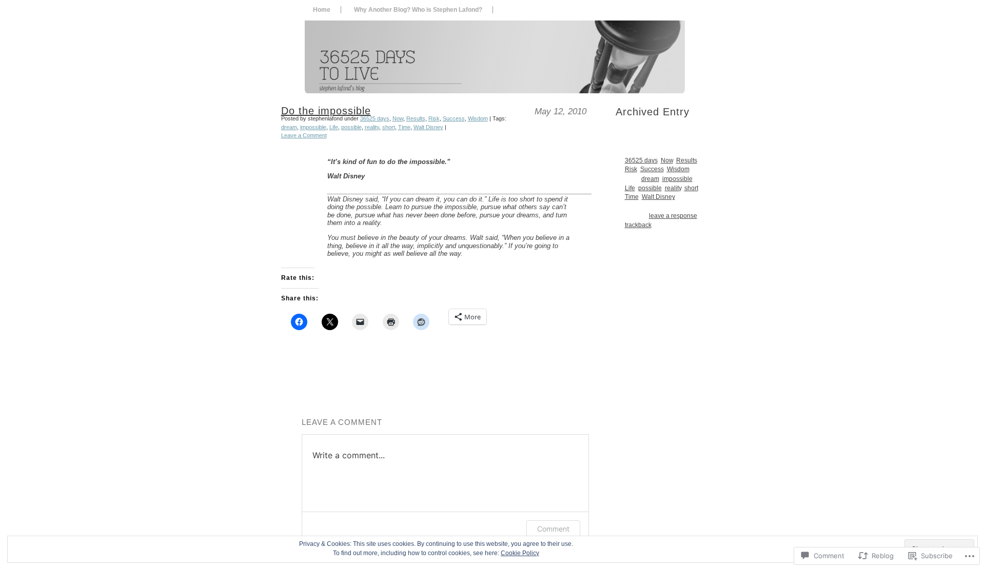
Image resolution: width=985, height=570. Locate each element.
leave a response (673, 215)
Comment (553, 528)
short (388, 127)
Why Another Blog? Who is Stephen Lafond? (418, 9)
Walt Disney (428, 127)
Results (415, 118)
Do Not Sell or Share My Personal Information (522, 562)
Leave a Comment (304, 135)
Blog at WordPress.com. (437, 562)
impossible (313, 127)
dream (289, 127)
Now (397, 118)
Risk (434, 118)
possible (351, 127)
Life (333, 127)
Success (454, 118)
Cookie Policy (520, 553)
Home (321, 9)
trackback (638, 224)
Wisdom (478, 118)
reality (372, 127)
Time (404, 127)
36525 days (374, 118)
